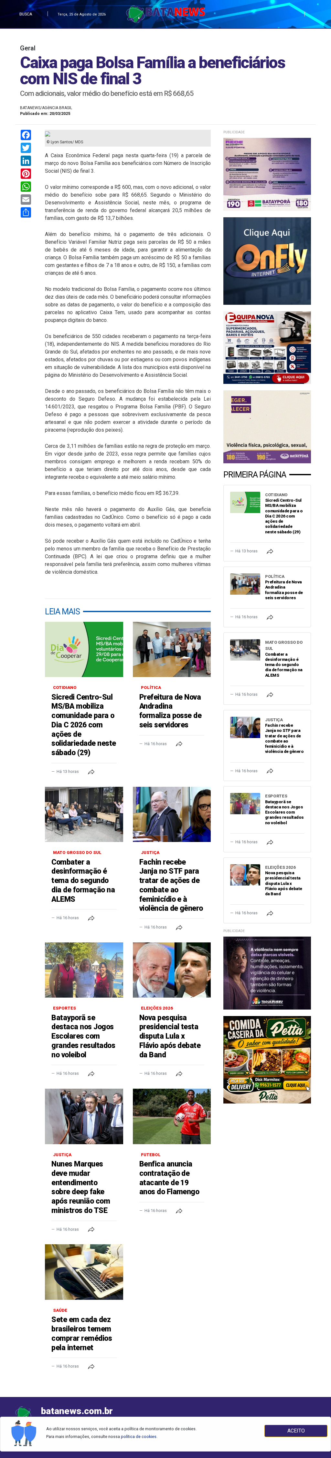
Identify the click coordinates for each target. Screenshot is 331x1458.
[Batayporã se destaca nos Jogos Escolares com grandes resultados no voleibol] (84, 970)
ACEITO (296, 1431)
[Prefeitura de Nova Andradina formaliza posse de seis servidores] (172, 649)
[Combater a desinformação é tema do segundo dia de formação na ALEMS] (84, 814)
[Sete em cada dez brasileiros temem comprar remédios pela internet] (84, 1272)
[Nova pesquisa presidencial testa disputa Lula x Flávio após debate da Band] (172, 970)
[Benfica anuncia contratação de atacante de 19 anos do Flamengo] (172, 1116)
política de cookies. (139, 1436)
